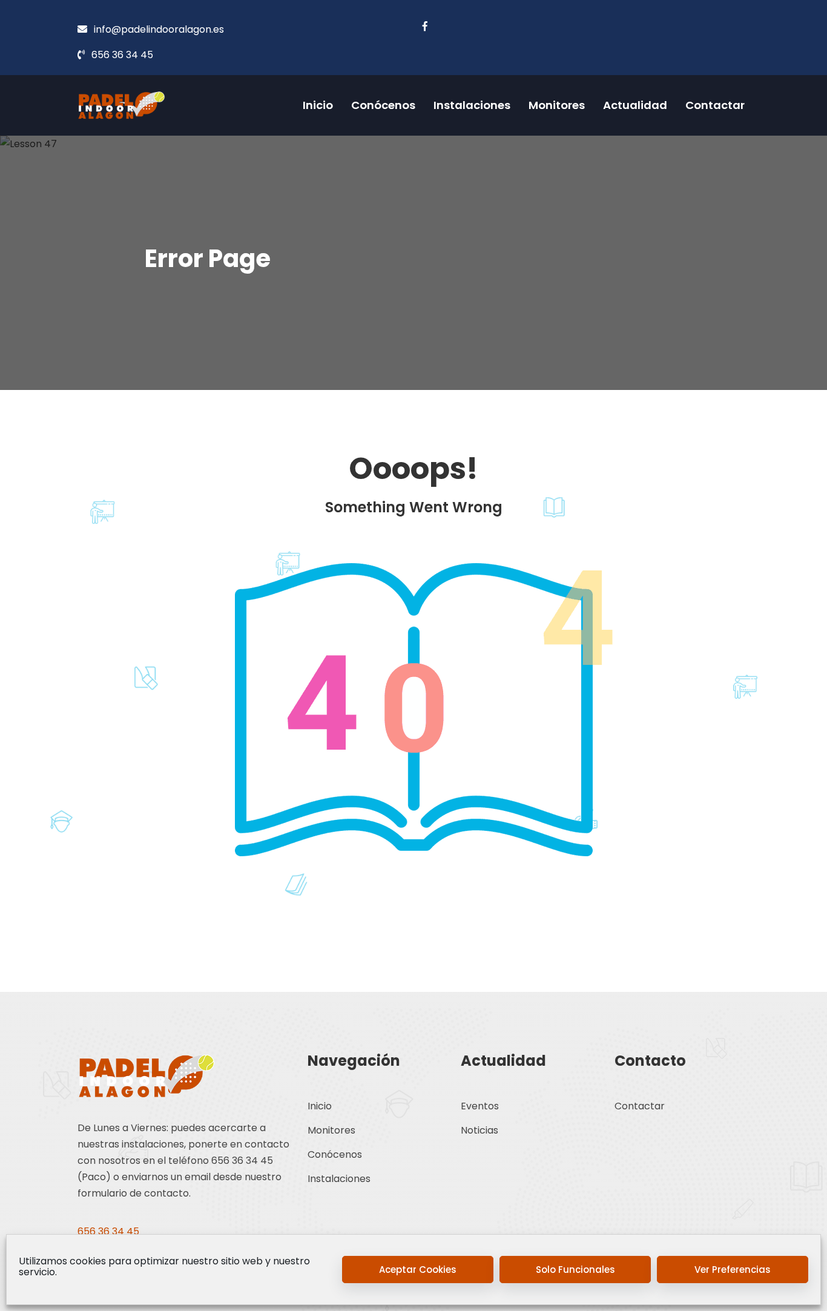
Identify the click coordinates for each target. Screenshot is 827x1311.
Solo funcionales (575, 1269)
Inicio (318, 105)
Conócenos (383, 105)
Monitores (557, 105)
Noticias (479, 1130)
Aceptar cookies (417, 1269)
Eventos (480, 1106)
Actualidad (635, 105)
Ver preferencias (732, 1269)
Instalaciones (471, 105)
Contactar (715, 105)
